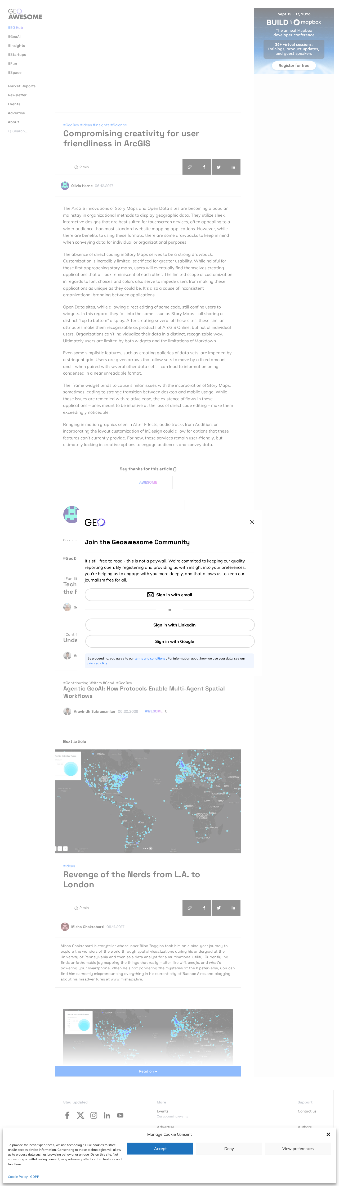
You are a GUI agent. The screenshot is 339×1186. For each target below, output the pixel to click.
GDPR (34, 1177)
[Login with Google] (170, 641)
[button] (328, 1134)
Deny (229, 1148)
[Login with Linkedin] (170, 625)
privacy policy (97, 663)
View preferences (298, 1148)
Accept (160, 1148)
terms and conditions (150, 658)
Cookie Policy (18, 1177)
